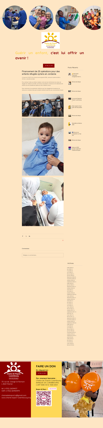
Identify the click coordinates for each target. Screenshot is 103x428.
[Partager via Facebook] (22, 236)
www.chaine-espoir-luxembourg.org (16, 397)
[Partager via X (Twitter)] (26, 236)
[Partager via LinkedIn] (29, 236)
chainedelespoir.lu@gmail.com (14, 395)
